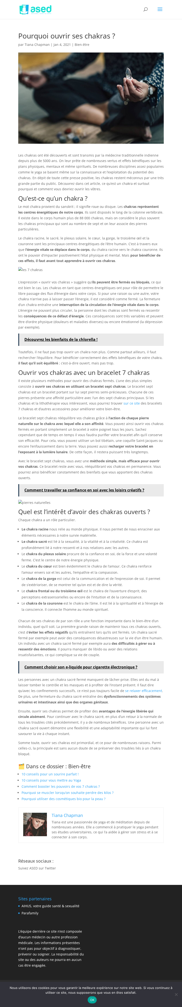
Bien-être (82, 44)
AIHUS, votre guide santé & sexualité (50, 906)
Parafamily (30, 913)
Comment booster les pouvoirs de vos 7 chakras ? (61, 786)
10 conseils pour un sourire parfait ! (50, 774)
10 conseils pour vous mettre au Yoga (51, 780)
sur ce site (131, 403)
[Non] (176, 994)
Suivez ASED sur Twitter (37, 868)
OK (92, 1000)
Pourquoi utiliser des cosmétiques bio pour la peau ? (63, 799)
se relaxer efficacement (143, 690)
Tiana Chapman (37, 44)
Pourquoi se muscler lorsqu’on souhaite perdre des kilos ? (68, 792)
